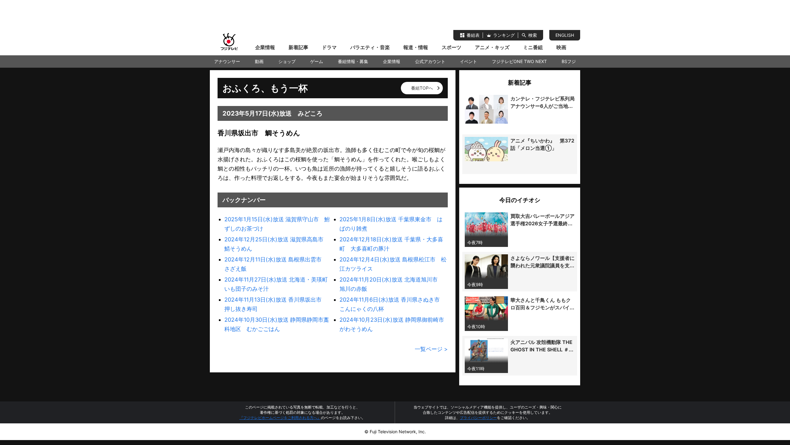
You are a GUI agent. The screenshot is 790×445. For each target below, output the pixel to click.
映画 (561, 47)
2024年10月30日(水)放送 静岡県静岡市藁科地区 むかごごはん (276, 324)
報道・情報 (415, 47)
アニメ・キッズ (492, 47)
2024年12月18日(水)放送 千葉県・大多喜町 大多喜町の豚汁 (391, 244)
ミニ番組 (533, 47)
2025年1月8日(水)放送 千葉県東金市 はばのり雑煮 (391, 224)
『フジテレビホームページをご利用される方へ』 (280, 417)
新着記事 (298, 47)
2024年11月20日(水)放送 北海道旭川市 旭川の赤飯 (391, 284)
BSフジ (569, 61)
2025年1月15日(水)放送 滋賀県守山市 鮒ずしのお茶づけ (277, 224)
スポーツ (451, 47)
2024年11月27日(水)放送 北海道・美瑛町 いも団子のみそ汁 (278, 284)
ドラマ (329, 47)
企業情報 (265, 47)
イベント (468, 61)
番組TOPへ (422, 88)
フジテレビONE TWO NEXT (519, 61)
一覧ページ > (431, 349)
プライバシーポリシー (478, 417)
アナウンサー (227, 61)
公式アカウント (430, 61)
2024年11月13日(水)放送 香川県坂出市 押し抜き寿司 (275, 304)
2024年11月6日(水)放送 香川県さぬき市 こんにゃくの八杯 (392, 304)
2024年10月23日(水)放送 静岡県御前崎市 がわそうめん (393, 324)
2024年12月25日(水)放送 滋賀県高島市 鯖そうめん (276, 244)
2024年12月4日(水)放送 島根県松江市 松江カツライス (393, 264)
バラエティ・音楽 (370, 47)
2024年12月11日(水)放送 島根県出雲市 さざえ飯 (275, 264)
